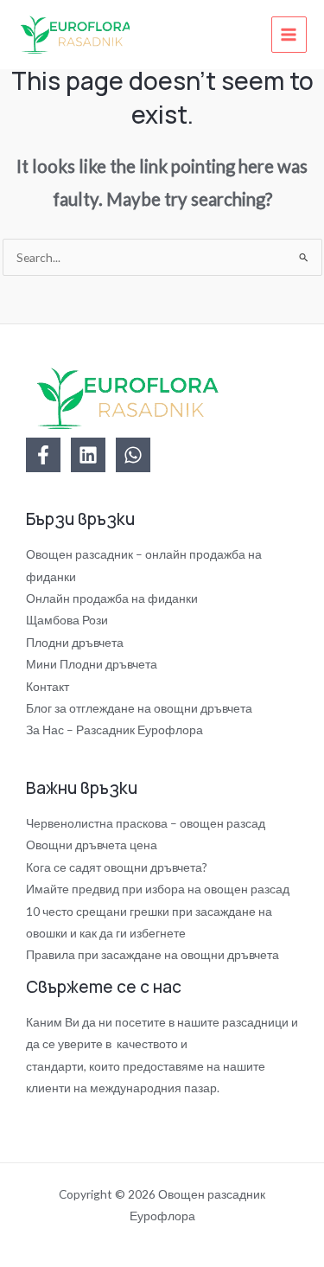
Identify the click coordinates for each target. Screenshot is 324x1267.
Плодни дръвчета (75, 642)
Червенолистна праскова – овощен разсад (145, 823)
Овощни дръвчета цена (91, 844)
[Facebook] (43, 455)
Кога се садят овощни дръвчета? (116, 867)
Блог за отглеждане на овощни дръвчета (139, 708)
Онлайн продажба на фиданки (112, 598)
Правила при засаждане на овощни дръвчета (152, 954)
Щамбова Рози (67, 619)
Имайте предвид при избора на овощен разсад (157, 888)
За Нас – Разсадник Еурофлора (114, 729)
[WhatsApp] (133, 455)
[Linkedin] (88, 455)
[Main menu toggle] (289, 34)
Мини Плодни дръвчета (91, 663)
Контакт (47, 686)
